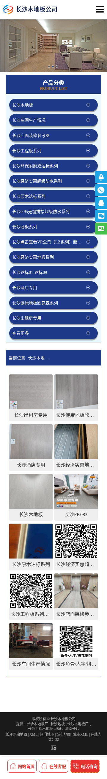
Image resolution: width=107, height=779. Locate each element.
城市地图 (63, 734)
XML (33, 734)
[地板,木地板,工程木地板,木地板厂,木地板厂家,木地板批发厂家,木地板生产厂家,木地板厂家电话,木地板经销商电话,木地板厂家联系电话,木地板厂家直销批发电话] (8, 9)
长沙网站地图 (16, 734)
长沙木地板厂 (37, 724)
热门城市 (47, 734)
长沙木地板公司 (39, 358)
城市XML (80, 734)
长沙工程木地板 (40, 729)
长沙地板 (58, 724)
